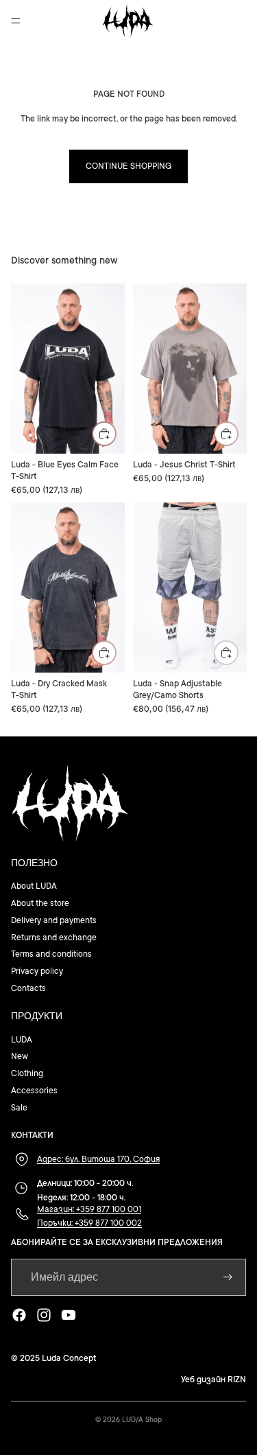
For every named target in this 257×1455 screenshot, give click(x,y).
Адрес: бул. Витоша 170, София (98, 1159)
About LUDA (34, 886)
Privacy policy (37, 971)
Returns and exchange (54, 937)
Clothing (27, 1073)
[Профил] (210, 20)
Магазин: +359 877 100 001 (89, 1209)
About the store (40, 903)
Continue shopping (128, 166)
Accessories (34, 1090)
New (19, 1056)
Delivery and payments (54, 920)
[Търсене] (45, 20)
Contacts (28, 988)
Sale (19, 1108)
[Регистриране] (228, 1277)
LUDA (21, 1040)
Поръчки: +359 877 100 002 (89, 1223)
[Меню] (16, 20)
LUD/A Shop (142, 1420)
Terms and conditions (51, 954)
